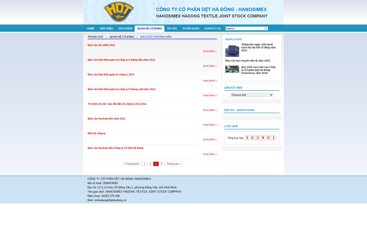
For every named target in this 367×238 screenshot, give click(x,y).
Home (91, 28)
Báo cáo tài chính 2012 (101, 45)
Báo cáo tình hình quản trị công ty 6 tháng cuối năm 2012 (122, 89)
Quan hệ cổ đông (149, 28)
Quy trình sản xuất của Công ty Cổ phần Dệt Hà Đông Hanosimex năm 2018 (258, 70)
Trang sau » (174, 163)
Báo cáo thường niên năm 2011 (107, 118)
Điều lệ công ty (97, 133)
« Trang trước (132, 163)
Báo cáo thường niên (156, 36)
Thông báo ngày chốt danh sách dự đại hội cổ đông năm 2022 (258, 47)
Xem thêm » (210, 51)
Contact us (212, 28)
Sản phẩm (125, 28)
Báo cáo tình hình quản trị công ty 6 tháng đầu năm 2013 (121, 59)
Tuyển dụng (190, 28)
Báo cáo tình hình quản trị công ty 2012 (111, 74)
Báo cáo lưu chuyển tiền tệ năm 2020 (247, 60)
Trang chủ (95, 36)
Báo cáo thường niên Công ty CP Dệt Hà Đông (115, 148)
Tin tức (172, 28)
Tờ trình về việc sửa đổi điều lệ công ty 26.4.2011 (117, 103)
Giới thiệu (106, 28)
